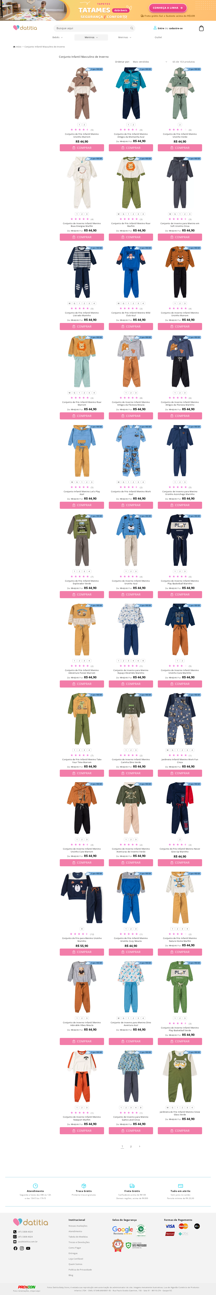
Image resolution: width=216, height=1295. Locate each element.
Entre (161, 28)
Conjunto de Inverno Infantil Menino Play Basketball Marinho (180, 582)
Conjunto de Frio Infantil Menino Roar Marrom (81, 403)
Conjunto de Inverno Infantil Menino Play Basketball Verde (180, 1029)
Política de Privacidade (80, 1269)
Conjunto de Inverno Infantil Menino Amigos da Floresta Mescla (131, 403)
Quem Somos (75, 1264)
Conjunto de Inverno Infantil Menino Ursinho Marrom (180, 314)
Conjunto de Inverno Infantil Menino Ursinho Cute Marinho (180, 671)
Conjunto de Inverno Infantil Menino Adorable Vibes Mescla (82, 1024)
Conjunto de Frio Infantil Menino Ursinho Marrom (82, 135)
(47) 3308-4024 (25, 1231)
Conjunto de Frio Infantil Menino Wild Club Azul (130, 314)
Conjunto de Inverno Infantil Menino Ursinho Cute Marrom (82, 850)
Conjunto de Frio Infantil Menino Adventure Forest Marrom (82, 671)
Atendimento (75, 1231)
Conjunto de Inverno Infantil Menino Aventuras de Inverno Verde (131, 850)
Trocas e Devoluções (79, 1242)
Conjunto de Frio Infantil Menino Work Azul (131, 493)
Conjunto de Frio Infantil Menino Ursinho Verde (180, 135)
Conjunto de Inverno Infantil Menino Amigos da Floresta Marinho (180, 403)
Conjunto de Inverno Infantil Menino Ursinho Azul (131, 582)
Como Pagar (75, 1247)
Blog (71, 1275)
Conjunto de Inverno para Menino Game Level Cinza (130, 1118)
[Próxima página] (139, 1146)
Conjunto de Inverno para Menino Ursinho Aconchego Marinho (179, 493)
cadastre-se (176, 28)
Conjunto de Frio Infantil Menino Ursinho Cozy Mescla (131, 939)
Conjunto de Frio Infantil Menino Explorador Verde (82, 582)
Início (19, 46)
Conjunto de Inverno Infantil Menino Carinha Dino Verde (131, 761)
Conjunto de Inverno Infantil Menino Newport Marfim (82, 1118)
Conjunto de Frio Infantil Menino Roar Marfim (130, 225)
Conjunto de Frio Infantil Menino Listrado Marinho (82, 314)
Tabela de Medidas (78, 1236)
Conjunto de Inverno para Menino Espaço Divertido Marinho (130, 671)
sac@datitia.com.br (28, 1241)
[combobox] (94, 28)
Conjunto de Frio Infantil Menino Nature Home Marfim (180, 939)
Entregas (73, 1253)
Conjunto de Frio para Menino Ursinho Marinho (82, 939)
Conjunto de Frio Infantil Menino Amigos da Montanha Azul (131, 135)
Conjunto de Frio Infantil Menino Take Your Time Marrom (81, 761)
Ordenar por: (122, 61)
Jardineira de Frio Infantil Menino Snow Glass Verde (180, 1113)
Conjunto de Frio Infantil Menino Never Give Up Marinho (180, 850)
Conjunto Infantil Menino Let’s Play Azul (82, 493)
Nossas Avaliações (78, 1225)
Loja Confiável (76, 1258)
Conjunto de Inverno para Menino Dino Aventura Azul (131, 1024)
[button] (57, 37)
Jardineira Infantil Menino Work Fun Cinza (180, 761)
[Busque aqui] (131, 28)
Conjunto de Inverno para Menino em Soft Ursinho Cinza (179, 225)
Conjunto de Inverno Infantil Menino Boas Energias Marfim (82, 225)
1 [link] (122, 1146)
